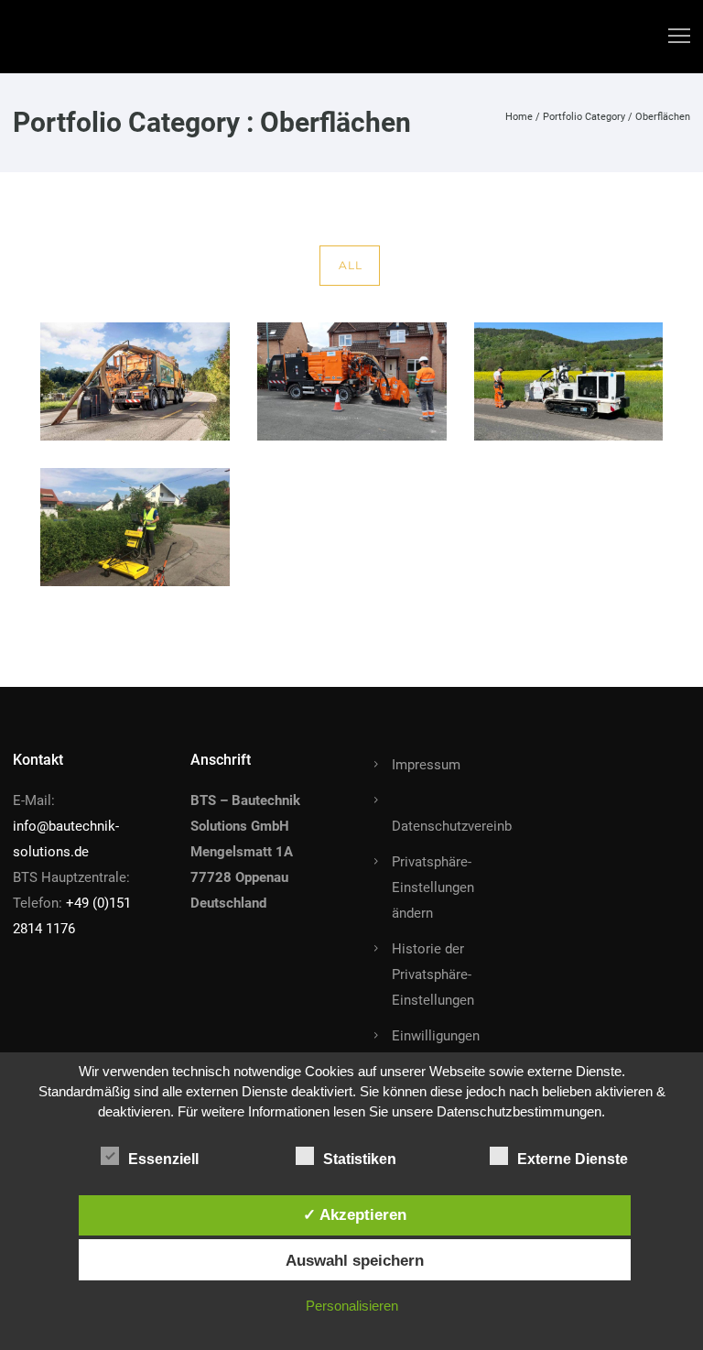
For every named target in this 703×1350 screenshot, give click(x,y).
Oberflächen (662, 117)
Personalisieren (352, 1305)
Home (519, 117)
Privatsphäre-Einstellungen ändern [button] (433, 887)
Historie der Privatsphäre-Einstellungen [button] (433, 974)
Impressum (426, 765)
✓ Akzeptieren (354, 1214)
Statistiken (359, 1159)
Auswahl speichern (355, 1260)
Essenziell (163, 1159)
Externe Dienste (572, 1159)
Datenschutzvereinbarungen (476, 826)
